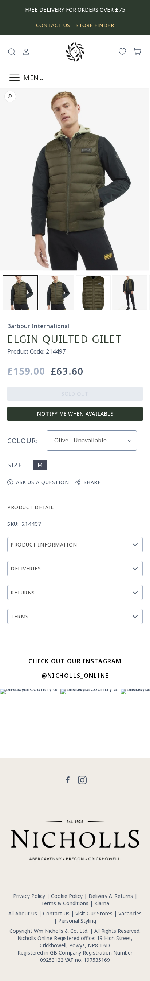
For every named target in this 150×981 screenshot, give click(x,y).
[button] (11, 52)
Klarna (101, 903)
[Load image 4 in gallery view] (129, 292)
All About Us (22, 913)
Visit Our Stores (93, 913)
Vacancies (130, 913)
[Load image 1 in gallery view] (20, 292)
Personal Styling (77, 920)
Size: (15, 465)
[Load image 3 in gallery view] (93, 292)
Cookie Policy (67, 896)
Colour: (22, 440)
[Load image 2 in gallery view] (56, 292)
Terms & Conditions (64, 903)
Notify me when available (75, 413)
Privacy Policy (29, 896)
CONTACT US (53, 25)
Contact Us (56, 913)
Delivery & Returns (110, 896)
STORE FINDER (95, 25)
